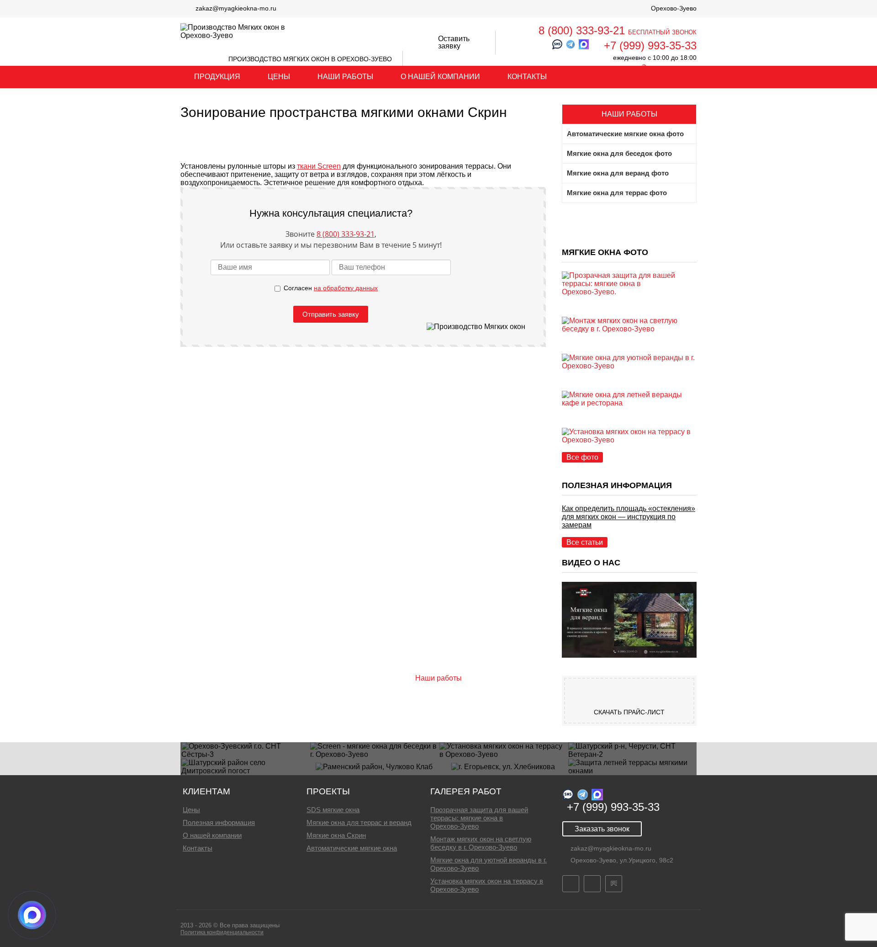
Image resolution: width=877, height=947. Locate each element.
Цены (279, 76)
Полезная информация (219, 822)
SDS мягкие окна (332, 810)
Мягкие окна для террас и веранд (359, 822)
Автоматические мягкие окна (351, 848)
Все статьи (584, 542)
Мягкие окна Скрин (336, 835)
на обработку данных (346, 288)
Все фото (582, 457)
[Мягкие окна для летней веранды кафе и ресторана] (629, 403)
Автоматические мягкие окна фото (625, 134)
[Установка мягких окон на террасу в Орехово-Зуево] (629, 440)
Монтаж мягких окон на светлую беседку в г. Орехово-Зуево (480, 843)
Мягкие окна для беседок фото (619, 153)
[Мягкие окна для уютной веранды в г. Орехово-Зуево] (629, 366)
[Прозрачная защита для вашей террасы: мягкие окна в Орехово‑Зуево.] (629, 292)
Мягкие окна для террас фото (617, 193)
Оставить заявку (454, 42)
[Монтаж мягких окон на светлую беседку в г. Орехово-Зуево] (629, 329)
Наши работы (345, 76)
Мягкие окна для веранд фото (618, 173)
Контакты (527, 76)
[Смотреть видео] (629, 655)
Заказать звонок (602, 829)
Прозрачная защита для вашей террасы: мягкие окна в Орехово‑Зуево (479, 818)
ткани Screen (319, 166)
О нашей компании (440, 76)
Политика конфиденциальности (222, 932)
